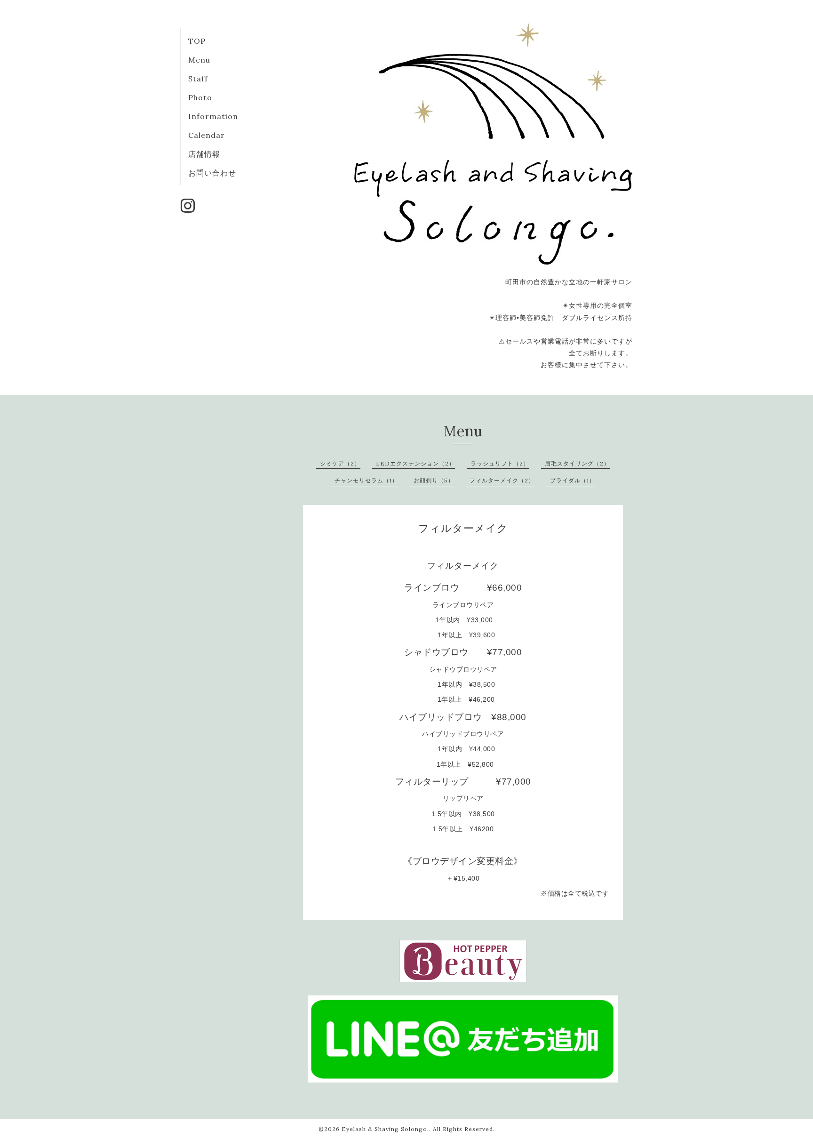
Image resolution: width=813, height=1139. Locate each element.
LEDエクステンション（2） (415, 463)
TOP (197, 41)
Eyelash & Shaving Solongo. (385, 1128)
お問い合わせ (212, 172)
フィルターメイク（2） (502, 480)
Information (213, 116)
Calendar (206, 135)
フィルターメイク (463, 565)
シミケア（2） (340, 463)
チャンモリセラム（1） (366, 480)
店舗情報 (204, 154)
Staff (198, 78)
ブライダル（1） (572, 480)
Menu (199, 59)
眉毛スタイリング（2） (577, 463)
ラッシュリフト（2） (499, 463)
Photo (200, 97)
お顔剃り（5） (434, 480)
